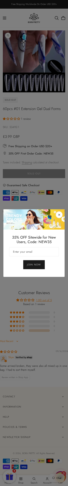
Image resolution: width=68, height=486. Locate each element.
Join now (34, 264)
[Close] (59, 214)
